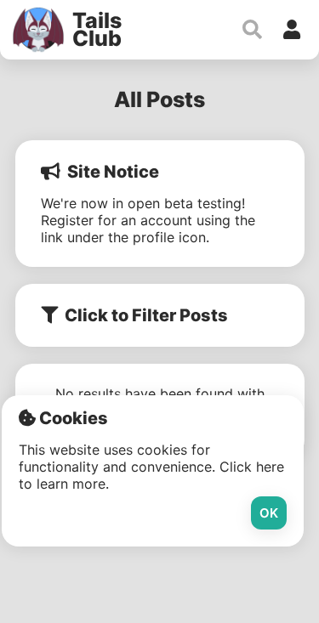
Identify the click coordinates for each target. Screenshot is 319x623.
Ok (268, 513)
